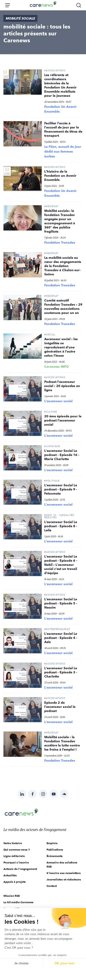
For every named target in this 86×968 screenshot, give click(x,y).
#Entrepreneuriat (57, 629)
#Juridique (52, 446)
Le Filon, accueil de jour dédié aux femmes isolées (62, 151)
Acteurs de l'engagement (20, 869)
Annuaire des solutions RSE (62, 864)
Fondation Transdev (59, 242)
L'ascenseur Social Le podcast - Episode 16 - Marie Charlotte (61, 455)
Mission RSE (11, 895)
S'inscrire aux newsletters (64, 873)
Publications (55, 849)
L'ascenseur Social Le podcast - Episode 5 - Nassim (60, 603)
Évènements (55, 856)
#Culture (50, 412)
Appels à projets (14, 881)
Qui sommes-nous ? (16, 849)
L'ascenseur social (58, 401)
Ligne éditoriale (14, 856)
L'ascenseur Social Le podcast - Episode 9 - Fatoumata (60, 489)
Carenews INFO (56, 366)
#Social (49, 334)
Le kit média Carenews (18, 902)
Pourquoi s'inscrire (16, 862)
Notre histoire (12, 843)
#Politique (52, 481)
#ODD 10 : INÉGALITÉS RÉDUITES (59, 516)
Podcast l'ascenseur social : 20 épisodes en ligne (62, 386)
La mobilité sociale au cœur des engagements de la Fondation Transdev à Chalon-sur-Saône (62, 266)
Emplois (52, 843)
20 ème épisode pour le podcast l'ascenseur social (62, 420)
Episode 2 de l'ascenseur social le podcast (59, 707)
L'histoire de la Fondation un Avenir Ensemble (60, 176)
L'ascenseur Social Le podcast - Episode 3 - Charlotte (60, 672)
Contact (52, 886)
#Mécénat (51, 206)
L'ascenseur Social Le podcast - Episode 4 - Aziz (60, 638)
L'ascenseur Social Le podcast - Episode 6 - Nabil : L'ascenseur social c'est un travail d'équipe (60, 565)
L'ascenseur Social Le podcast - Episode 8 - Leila (60, 526)
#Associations (54, 70)
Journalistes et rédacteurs (64, 879)
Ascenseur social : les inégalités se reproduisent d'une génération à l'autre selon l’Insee (61, 347)
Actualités (10, 875)
